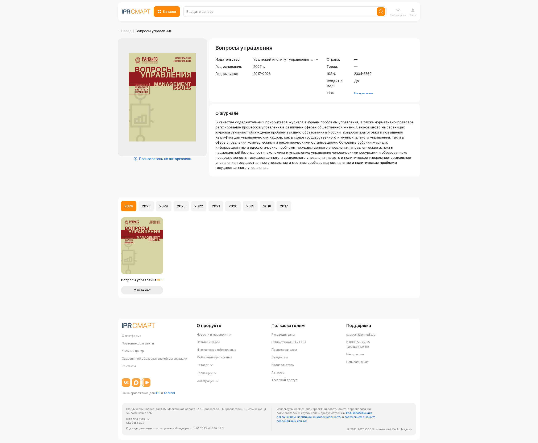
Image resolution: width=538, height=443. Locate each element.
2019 (250, 206)
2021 (216, 206)
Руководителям (283, 334)
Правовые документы (138, 343)
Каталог (170, 11)
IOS (158, 393)
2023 (181, 206)
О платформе (131, 336)
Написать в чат (357, 362)
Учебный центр (133, 351)
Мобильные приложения (214, 357)
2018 (267, 206)
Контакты (129, 366)
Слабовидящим (398, 15)
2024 (163, 206)
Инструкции (355, 354)
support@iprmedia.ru (361, 334)
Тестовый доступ (284, 380)
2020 (233, 206)
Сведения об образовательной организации (154, 358)
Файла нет (142, 290)
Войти (413, 15)
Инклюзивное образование (216, 349)
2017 (284, 206)
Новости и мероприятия (214, 334)
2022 (198, 206)
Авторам (278, 372)
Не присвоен (363, 93)
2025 (146, 206)
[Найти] (381, 11)
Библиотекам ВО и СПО (289, 342)
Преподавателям (284, 349)
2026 (128, 206)
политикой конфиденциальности (319, 417)
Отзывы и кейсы (208, 342)
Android (169, 393)
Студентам (280, 357)
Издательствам (283, 365)
